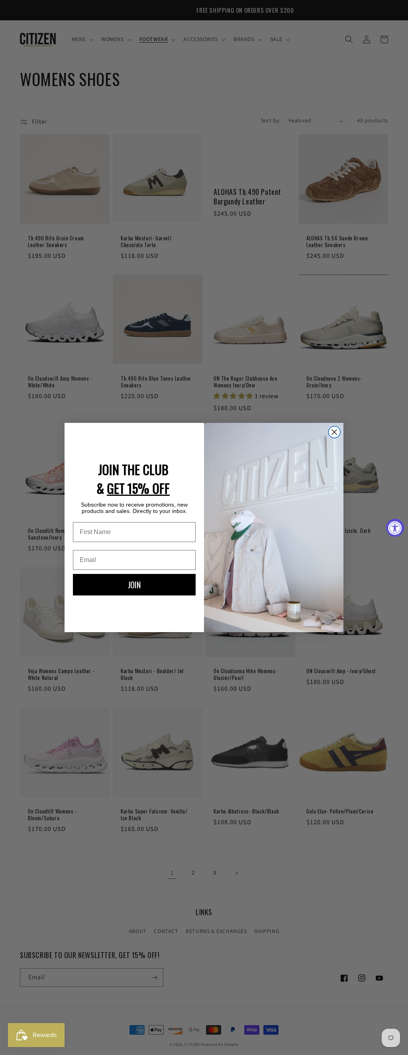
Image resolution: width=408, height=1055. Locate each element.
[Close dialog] (334, 432)
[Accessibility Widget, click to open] (395, 527)
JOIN (134, 585)
